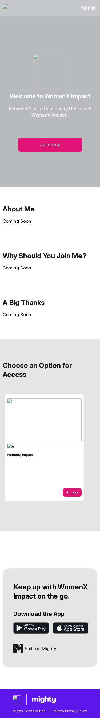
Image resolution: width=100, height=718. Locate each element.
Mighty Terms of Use (29, 711)
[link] (44, 447)
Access (72, 492)
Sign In (88, 8)
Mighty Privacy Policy (70, 711)
